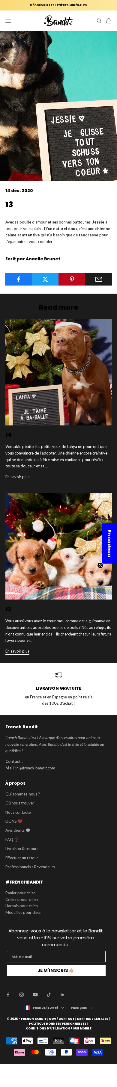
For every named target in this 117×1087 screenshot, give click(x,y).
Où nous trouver (19, 803)
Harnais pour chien (21, 905)
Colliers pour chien (21, 899)
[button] (109, 543)
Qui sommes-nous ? (22, 794)
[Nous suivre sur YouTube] (35, 994)
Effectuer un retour (21, 857)
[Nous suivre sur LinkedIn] (62, 994)
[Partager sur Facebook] (18, 279)
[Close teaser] (100, 565)
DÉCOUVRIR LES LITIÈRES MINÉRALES (58, 5)
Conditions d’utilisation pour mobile (59, 1028)
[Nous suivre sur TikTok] (49, 994)
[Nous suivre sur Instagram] (21, 994)
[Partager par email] (99, 279)
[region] (58, 689)
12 (8, 609)
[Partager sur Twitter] (45, 279)
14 (8, 435)
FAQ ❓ (12, 839)
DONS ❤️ (13, 821)
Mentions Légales (92, 1018)
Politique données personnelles (57, 1023)
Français (79, 1008)
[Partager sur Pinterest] (72, 279)
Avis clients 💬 (17, 830)
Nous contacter (18, 812)
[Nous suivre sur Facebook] (8, 994)
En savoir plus (17, 476)
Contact (66, 1018)
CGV (52, 1018)
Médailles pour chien (23, 912)
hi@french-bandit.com (35, 768)
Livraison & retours (21, 848)
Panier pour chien (20, 892)
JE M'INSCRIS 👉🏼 (56, 970)
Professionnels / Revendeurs (30, 866)
